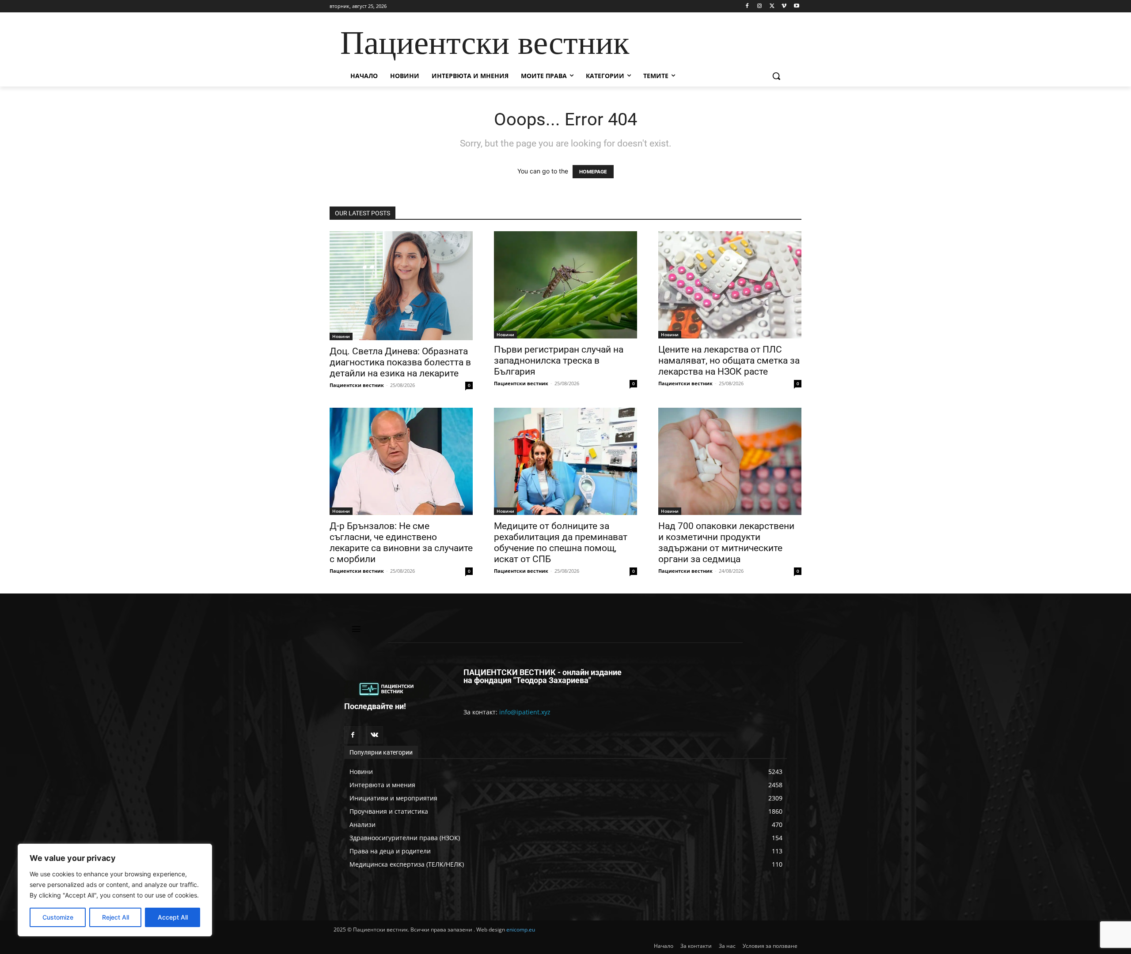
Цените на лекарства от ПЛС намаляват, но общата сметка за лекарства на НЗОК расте (729, 360)
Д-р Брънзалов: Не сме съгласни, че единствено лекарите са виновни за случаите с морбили (401, 542)
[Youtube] (796, 6)
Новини (341, 336)
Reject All (115, 917)
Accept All (173, 917)
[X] (772, 6)
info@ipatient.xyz (524, 712)
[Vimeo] (784, 6)
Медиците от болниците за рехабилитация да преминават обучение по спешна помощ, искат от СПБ (560, 542)
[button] (776, 75)
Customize (57, 917)
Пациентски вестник (357, 385)
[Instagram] (760, 6)
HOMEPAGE (593, 172)
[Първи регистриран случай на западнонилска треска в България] (565, 284)
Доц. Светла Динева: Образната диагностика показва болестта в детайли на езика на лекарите (400, 362)
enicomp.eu (520, 929)
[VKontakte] (374, 735)
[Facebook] (747, 6)
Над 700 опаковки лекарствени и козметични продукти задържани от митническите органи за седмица (726, 542)
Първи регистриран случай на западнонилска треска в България (558, 360)
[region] (115, 890)
